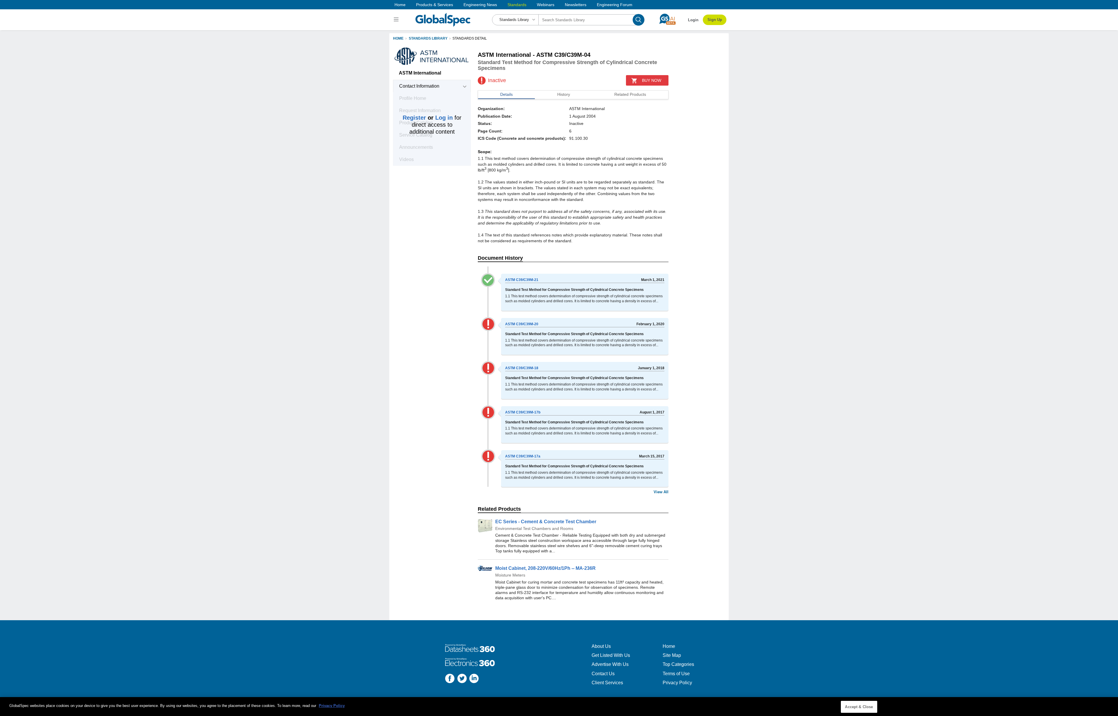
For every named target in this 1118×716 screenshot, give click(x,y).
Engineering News (480, 4)
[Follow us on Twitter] (462, 679)
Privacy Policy (677, 682)
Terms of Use (676, 673)
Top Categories (678, 664)
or (428, 117)
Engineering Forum (614, 4)
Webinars (545, 4)
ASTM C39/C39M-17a (522, 456)
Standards (516, 4)
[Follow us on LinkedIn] (474, 679)
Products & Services (434, 4)
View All (661, 492)
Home (400, 4)
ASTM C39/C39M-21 (521, 280)
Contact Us (603, 673)
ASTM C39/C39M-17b (522, 412)
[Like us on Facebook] (449, 679)
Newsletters (575, 4)
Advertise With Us (610, 664)
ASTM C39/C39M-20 (521, 324)
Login (693, 20)
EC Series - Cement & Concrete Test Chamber (545, 521)
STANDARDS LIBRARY (428, 38)
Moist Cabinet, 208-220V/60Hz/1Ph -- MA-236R (545, 568)
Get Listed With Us (611, 655)
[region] (559, 706)
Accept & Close (859, 707)
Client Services (607, 682)
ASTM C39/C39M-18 (521, 368)
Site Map (672, 655)
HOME (398, 38)
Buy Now (651, 80)
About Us (601, 646)
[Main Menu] (397, 19)
